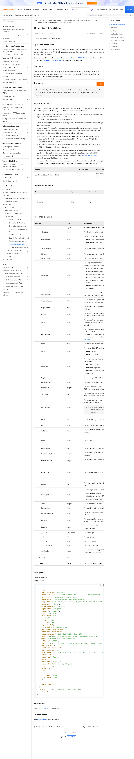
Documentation (8, 15)
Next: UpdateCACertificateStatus (90, 727)
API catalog (39, 22)
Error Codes (41, 708)
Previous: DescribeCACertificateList (48, 727)
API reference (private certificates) (87, 20)
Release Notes (42, 719)
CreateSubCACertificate (52, 60)
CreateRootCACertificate (79, 58)
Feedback (72, 737)
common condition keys (89, 155)
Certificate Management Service (25, 15)
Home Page (37, 20)
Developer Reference (69, 20)
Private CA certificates (51, 22)
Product (101, 33)
